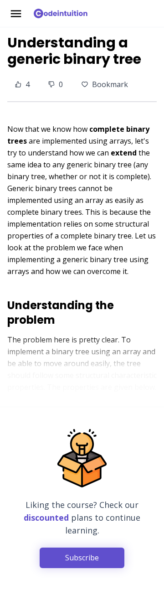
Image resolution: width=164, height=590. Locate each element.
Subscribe (82, 558)
